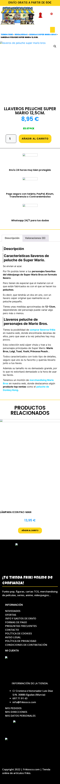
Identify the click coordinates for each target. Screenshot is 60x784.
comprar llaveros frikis (42, 329)
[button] (52, 30)
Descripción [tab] (12, 238)
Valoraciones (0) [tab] (35, 238)
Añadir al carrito (35, 138)
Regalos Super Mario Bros (43, 35)
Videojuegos (21, 35)
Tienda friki (7, 35)
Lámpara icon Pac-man (15, 512)
